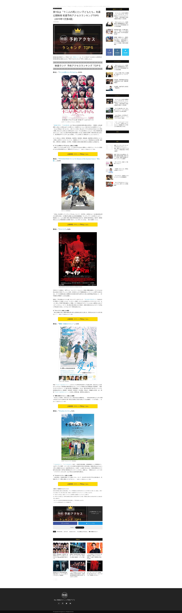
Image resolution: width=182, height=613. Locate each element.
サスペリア (62, 229)
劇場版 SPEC (57, 125)
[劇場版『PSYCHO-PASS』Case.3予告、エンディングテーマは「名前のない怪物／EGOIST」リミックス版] (78, 548)
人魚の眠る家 (66, 125)
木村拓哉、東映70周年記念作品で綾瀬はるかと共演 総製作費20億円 (121, 81)
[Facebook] (58, 603)
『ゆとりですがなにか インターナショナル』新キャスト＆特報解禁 (121, 184)
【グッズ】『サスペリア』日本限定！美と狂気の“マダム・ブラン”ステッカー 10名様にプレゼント (95, 574)
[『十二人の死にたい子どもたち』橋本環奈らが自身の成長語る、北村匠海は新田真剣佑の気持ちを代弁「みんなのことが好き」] (78, 566)
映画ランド (76, 57)
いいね (109, 49)
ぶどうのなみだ (67, 464)
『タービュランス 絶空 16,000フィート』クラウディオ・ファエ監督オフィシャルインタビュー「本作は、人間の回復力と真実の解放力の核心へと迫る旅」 (121, 16)
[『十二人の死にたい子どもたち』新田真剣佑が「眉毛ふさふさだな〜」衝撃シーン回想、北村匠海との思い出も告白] (95, 548)
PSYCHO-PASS (59, 531)
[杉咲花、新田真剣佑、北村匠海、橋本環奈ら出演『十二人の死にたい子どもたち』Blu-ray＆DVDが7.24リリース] (61, 548)
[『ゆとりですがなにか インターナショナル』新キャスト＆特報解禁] (109, 184)
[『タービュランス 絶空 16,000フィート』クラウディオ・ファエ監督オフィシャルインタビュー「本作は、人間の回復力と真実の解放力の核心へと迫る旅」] (109, 14)
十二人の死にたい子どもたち (82, 531)
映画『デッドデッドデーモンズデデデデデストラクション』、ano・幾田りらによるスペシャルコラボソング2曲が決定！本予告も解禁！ (121, 148)
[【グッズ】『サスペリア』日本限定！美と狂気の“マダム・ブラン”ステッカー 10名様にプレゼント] (95, 566)
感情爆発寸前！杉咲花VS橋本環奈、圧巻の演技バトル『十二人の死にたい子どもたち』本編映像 (60, 574)
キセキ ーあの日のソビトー (62, 384)
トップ (54, 6)
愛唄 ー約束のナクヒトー (66, 324)
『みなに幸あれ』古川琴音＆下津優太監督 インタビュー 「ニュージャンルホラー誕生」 (121, 117)
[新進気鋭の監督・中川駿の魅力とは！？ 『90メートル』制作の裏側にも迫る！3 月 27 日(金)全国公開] (109, 31)
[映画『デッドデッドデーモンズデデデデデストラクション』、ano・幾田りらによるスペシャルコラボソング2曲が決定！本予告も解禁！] (109, 147)
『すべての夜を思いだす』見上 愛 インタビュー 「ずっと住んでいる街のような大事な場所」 (121, 110)
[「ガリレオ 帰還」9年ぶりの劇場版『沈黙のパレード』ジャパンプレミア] (109, 74)
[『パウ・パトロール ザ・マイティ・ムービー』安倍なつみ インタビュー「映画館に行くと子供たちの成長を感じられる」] (109, 123)
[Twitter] (66, 603)
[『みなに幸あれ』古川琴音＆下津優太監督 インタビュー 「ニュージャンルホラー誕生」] (109, 117)
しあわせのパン (58, 464)
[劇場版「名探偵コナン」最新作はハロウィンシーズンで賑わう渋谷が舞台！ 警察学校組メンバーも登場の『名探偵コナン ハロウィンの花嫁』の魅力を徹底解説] (109, 39)
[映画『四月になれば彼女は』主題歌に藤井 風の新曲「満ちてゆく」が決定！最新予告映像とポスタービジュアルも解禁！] (109, 156)
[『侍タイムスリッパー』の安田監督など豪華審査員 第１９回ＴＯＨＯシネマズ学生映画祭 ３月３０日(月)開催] (109, 23)
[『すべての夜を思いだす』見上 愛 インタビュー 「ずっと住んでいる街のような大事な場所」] (109, 110)
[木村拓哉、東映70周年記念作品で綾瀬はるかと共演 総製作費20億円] (109, 81)
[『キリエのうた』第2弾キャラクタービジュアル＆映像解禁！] (109, 177)
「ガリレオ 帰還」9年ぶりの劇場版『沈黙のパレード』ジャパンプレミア (121, 74)
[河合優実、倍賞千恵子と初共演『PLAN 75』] (109, 88)
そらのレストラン (72, 531)
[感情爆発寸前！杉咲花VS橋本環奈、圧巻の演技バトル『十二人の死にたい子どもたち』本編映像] (61, 566)
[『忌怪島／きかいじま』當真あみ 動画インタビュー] (109, 170)
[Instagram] (62, 603)
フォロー (117, 49)
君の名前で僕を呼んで (90, 299)
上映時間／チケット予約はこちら (77, 154)
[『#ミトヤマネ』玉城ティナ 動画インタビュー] (109, 163)
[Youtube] (70, 603)
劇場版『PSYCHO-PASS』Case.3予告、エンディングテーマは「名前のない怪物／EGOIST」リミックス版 (77, 556)
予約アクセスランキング (61, 6)
